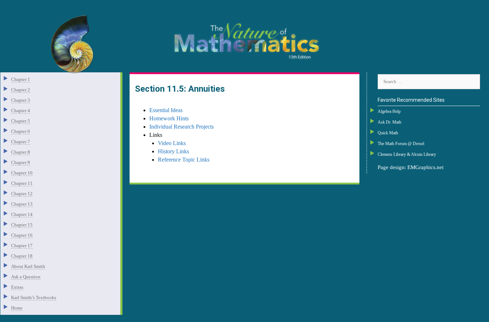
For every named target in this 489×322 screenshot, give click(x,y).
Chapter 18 (22, 256)
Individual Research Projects (181, 127)
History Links (173, 151)
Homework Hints (169, 118)
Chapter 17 (22, 245)
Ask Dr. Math (389, 122)
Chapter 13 (22, 204)
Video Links (172, 143)
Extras (17, 287)
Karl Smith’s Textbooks (33, 297)
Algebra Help (389, 111)
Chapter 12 (22, 193)
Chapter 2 (20, 89)
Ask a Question (25, 276)
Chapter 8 (20, 152)
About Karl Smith (28, 266)
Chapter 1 (20, 79)
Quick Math (388, 132)
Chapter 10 (22, 173)
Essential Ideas (166, 110)
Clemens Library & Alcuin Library (407, 154)
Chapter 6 (20, 131)
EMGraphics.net (425, 167)
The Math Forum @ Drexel (401, 143)
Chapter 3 (20, 100)
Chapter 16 (22, 235)
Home (17, 308)
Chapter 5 (20, 121)
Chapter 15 (22, 224)
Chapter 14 (22, 214)
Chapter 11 (22, 183)
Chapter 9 (20, 162)
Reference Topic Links (183, 160)
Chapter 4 (20, 110)
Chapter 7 (20, 141)
